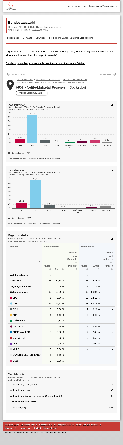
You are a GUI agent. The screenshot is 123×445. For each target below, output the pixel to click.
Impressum (25, 428)
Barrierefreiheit (50, 428)
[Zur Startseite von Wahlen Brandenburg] (34, 6)
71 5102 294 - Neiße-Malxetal (30, 83)
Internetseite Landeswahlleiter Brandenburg (71, 37)
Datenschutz (11, 428)
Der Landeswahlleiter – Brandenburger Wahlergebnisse (92, 6)
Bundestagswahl (21, 22)
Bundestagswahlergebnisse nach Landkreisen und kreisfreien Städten (45, 63)
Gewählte (27, 37)
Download (40, 37)
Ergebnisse (13, 37)
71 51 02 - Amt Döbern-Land (75, 80)
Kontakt (37, 428)
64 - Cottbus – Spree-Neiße (48, 80)
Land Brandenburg (25, 80)
